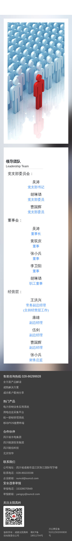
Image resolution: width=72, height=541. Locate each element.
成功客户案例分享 (13, 392)
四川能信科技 (11, 447)
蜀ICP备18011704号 (36, 534)
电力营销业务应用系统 (16, 406)
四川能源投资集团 (13, 442)
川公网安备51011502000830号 (58, 532)
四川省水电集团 (12, 437)
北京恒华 (8, 453)
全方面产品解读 (12, 381)
